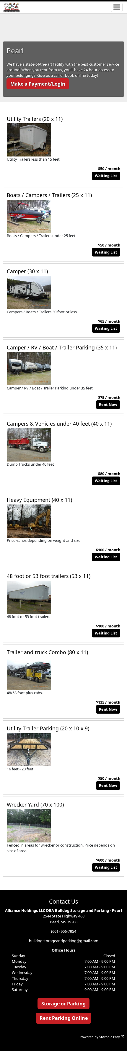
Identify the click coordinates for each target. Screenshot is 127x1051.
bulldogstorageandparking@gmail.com (63, 940)
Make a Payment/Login (37, 84)
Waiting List (106, 175)
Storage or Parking (63, 1003)
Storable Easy (110, 1037)
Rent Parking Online (64, 1018)
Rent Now (108, 404)
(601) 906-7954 (63, 931)
